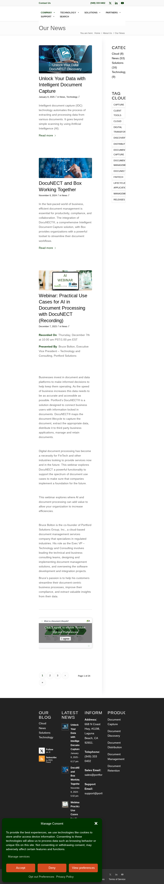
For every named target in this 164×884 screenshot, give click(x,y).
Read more (46, 135)
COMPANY (46, 12)
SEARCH (64, 16)
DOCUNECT (119, 171)
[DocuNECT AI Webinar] (65, 280)
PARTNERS (112, 12)
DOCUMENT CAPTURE (119, 152)
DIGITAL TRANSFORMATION (119, 129)
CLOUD (117, 121)
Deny (52, 867)
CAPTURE (119, 104)
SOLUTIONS (90, 12)
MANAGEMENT (119, 193)
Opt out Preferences (41, 876)
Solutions (117, 62)
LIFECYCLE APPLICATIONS (119, 185)
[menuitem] (45, 3)
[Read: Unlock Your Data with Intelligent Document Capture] (65, 726)
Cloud (115, 53)
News (62, 97)
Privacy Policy (65, 876)
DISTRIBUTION (119, 144)
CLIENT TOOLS (117, 112)
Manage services (19, 856)
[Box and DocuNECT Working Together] (65, 168)
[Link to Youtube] (122, 3)
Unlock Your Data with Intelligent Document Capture (62, 85)
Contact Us (45, 3)
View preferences (83, 867)
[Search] (40, 21)
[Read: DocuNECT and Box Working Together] (65, 769)
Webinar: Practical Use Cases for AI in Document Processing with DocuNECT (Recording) (63, 308)
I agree (65, 638)
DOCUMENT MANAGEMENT (119, 162)
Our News (52, 28)
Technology (72, 97)
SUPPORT (46, 16)
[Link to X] (110, 3)
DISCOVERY (119, 138)
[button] (96, 823)
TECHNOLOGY (68, 12)
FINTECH (118, 177)
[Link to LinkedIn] (116, 3)
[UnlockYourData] (65, 59)
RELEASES (119, 199)
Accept (20, 867)
